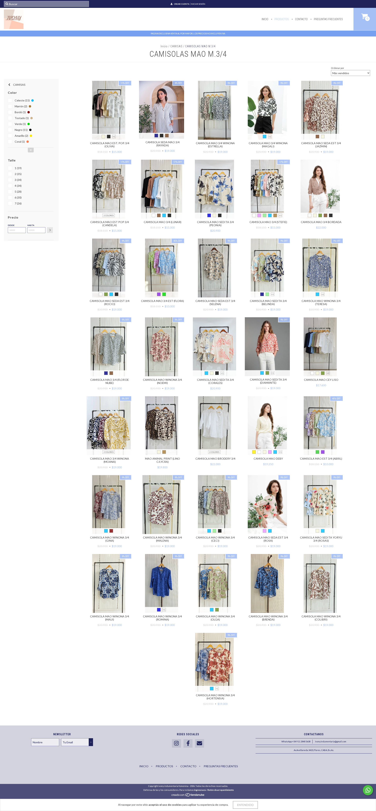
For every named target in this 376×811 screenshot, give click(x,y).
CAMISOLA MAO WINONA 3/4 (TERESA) (321, 302)
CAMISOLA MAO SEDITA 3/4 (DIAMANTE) (268, 381)
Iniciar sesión (198, 4)
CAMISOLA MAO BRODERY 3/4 (215, 458)
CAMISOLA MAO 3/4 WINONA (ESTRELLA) (215, 144)
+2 (270, 136)
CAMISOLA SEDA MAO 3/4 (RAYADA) (163, 143)
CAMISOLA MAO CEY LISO (321, 379)
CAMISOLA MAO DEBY (268, 458)
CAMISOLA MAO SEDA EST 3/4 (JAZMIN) (321, 144)
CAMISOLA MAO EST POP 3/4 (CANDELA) (109, 223)
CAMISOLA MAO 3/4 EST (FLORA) (162, 301)
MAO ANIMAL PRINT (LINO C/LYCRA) (162, 460)
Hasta (30, 225)
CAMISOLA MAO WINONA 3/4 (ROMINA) (162, 618)
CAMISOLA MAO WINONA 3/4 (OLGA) (215, 618)
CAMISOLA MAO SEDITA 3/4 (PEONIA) (215, 223)
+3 (328, 373)
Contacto (301, 19)
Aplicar (50, 230)
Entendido (245, 804)
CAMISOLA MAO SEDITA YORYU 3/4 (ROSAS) (321, 539)
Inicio (265, 19)
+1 (114, 136)
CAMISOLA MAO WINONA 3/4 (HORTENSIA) (215, 696)
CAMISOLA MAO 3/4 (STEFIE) (268, 222)
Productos (281, 19)
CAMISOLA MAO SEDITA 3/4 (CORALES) (215, 381)
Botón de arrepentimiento (221, 790)
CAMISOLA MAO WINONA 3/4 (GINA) (109, 539)
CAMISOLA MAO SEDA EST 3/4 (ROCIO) (109, 302)
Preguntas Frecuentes (328, 19)
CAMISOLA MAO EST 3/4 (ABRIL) (321, 458)
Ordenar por (337, 68)
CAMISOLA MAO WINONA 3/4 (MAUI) (109, 618)
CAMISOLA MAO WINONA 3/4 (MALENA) (162, 539)
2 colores (109, 215)
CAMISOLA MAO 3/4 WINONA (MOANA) (109, 460)
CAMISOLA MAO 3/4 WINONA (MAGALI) (268, 144)
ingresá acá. (200, 790)
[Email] (199, 743)
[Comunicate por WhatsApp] (368, 790)
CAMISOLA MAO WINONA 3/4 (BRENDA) (268, 618)
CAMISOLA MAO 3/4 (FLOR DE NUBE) (109, 381)
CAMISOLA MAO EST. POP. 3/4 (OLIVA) (109, 144)
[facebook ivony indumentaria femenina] (188, 743)
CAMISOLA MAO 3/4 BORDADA (321, 222)
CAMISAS (176, 46)
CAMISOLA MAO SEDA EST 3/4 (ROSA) (268, 539)
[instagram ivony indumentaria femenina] (176, 743)
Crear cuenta (181, 4)
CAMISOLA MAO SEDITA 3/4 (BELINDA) (268, 302)
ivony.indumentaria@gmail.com (330, 741)
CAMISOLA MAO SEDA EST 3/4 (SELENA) (215, 302)
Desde (11, 225)
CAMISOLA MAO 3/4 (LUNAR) (162, 222)
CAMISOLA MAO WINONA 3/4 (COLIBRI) (321, 618)
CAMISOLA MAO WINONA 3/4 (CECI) (215, 539)
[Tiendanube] (188, 796)
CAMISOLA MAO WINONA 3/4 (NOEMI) (162, 381)
